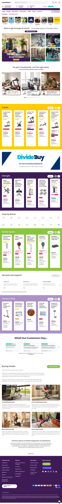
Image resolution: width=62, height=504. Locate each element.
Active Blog (46, 464)
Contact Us (4, 462)
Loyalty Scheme (6, 467)
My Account (5, 465)
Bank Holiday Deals (13, 14)
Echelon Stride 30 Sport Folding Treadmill (6, 114)
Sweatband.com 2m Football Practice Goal (18, 305)
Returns (4, 474)
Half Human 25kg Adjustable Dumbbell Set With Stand (18, 183)
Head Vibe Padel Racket (42, 237)
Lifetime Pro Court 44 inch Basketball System (54, 305)
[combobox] (31, 2)
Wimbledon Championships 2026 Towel (55, 238)
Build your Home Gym (31, 31)
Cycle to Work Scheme (33, 473)
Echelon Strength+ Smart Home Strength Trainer (52, 92)
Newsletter (17, 476)
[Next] (58, 84)
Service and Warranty (7, 477)
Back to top (31, 453)
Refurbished (4, 14)
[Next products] (58, 108)
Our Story (17, 466)
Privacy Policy (33, 465)
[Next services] (60, 285)
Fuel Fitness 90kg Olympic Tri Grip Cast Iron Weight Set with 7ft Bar (43, 183)
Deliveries (4, 472)
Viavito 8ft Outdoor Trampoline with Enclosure (43, 305)
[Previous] (3, 84)
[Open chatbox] (59, 501)
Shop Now (36, 9)
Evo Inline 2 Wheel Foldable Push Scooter (6, 305)
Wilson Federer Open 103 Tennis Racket (7, 238)
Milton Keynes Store (20, 471)
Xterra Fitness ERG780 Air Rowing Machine (42, 114)
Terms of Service (34, 462)
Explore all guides (53, 366)
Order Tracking (5, 470)
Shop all (50, 108)
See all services (55, 275)
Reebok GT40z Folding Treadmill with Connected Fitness (54, 115)
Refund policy (33, 467)
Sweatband (7, 492)
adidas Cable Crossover (54, 181)
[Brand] (3, 218)
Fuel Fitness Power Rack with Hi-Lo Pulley (30, 182)
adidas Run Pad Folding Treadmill (32, 92)
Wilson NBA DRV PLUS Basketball (30, 305)
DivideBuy (32, 470)
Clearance (39, 11)
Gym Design (18, 474)
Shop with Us (18, 469)
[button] (59, 2)
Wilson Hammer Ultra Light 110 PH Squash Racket (31, 239)
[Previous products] (55, 108)
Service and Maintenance (5, 480)
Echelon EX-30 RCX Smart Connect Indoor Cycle (18, 114)
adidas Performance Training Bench (7, 182)
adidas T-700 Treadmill (12, 91)
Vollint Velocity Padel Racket (18, 238)
